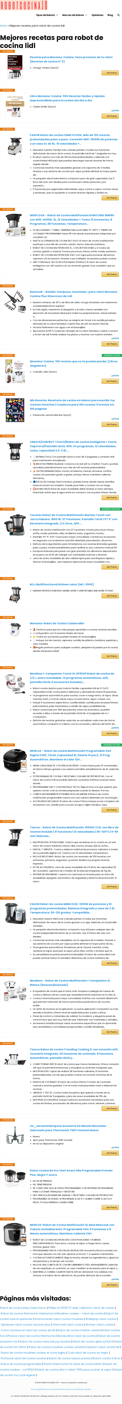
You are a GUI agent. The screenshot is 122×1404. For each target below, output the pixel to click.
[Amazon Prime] (115, 110)
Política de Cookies (50, 1389)
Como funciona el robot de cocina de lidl (28, 1330)
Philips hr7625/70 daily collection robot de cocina (81, 1308)
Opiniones (97, 15)
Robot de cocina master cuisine (78, 1330)
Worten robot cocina (100, 1324)
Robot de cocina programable (21, 1364)
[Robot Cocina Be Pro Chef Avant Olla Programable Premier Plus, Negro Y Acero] (15, 1177)
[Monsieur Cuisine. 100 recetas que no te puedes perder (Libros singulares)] (15, 371)
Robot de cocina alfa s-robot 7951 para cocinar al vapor (74, 1369)
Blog (110, 15)
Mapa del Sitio (85, 1389)
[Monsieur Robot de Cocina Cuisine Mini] (15, 630)
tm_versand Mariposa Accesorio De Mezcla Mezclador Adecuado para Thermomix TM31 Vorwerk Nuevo (68, 1128)
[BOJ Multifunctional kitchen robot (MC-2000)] (15, 594)
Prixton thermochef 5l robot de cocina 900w (72, 1364)
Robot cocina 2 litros (107, 1358)
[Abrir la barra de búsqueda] (118, 15)
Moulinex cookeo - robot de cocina (80, 1313)
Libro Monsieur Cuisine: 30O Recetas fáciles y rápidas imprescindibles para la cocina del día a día (67, 98)
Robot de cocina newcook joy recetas (45, 1341)
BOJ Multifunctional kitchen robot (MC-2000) (62, 584)
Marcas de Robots (73, 15)
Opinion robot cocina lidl (103, 1347)
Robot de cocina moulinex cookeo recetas (56, 1347)
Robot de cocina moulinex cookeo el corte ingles (33, 1353)
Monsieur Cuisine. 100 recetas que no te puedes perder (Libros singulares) (74, 363)
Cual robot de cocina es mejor (88, 1353)
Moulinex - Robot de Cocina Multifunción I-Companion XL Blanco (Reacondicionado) (70, 983)
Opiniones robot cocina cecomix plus (25, 1324)
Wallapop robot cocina (100, 1319)
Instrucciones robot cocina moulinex (59, 1319)
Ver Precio (112, 72)
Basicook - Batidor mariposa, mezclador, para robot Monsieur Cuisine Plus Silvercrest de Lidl (74, 294)
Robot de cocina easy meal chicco (23, 1308)
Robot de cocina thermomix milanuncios (28, 1313)
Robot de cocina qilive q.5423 (92, 1341)
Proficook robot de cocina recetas (23, 1358)
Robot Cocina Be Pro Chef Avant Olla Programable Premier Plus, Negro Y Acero (71, 1173)
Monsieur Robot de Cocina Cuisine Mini (57, 623)
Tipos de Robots (45, 15)
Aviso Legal (35, 1389)
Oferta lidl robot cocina (68, 1324)
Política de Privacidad (68, 1389)
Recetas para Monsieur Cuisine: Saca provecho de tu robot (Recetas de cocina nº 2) (71, 59)
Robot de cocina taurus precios (70, 1358)
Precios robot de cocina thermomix (31, 1336)
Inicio (3, 25)
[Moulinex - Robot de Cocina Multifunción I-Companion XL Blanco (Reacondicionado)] (15, 990)
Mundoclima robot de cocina (76, 1336)
